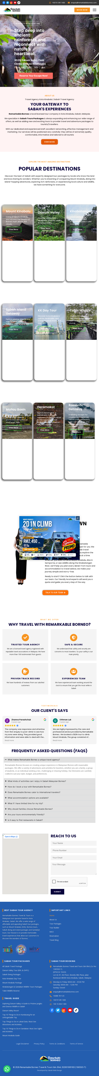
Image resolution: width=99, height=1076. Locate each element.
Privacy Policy (39, 1044)
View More (13, 229)
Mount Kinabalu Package (12, 982)
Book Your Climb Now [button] (30, 77)
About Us (53, 919)
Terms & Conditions (57, 1044)
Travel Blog (54, 940)
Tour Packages (55, 924)
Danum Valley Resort (10, 1010)
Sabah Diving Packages (11, 974)
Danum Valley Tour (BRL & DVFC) (15, 970)
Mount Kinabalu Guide (11, 1035)
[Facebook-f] (3, 2)
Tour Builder (54, 928)
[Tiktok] (18, 2)
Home (52, 915)
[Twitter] (7, 2)
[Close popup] (78, 518)
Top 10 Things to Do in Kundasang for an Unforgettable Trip (18, 1016)
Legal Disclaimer (22, 1044)
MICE (52, 932)
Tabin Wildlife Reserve (11, 991)
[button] (94, 10)
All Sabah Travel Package (12, 966)
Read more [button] (9, 740)
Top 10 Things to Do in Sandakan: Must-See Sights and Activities (22, 1030)
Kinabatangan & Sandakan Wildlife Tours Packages (22, 986)
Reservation (54, 936)
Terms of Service (76, 1044)
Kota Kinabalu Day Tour (11, 978)
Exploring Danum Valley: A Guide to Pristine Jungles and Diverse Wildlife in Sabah (22, 1005)
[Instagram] (11, 2)
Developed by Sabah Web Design (49, 1070)
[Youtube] (15, 2)
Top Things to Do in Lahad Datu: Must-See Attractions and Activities (19, 1023)
